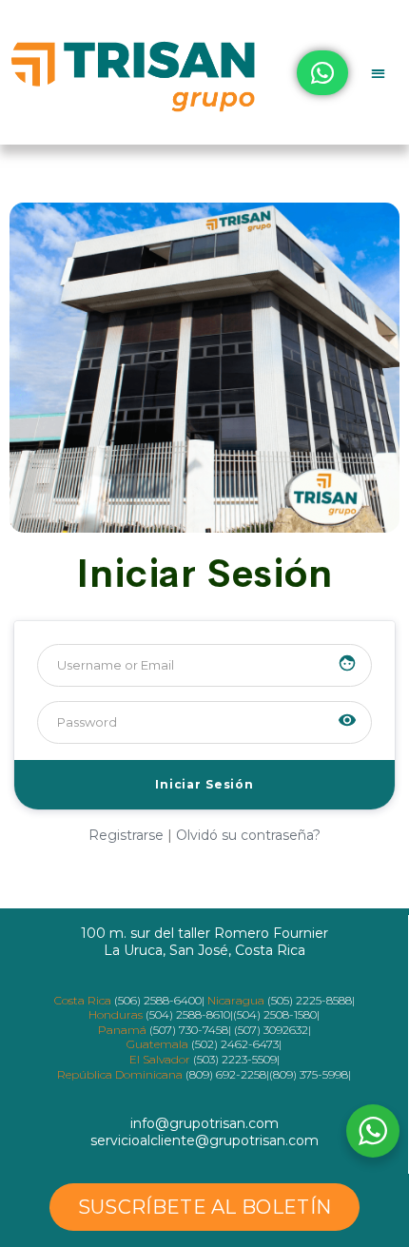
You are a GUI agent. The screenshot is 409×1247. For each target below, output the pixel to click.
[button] (379, 73)
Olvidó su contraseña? (248, 835)
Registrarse (126, 835)
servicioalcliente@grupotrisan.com (204, 1140)
